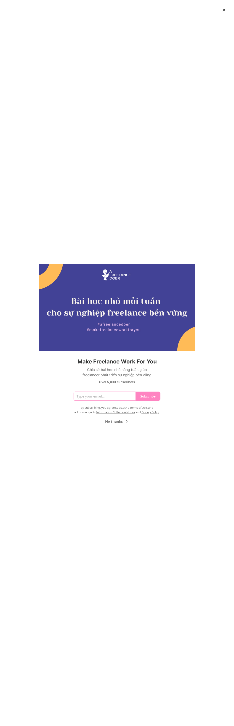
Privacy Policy (150, 412)
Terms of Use (138, 408)
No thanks (114, 421)
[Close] (224, 10)
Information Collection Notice (115, 412)
